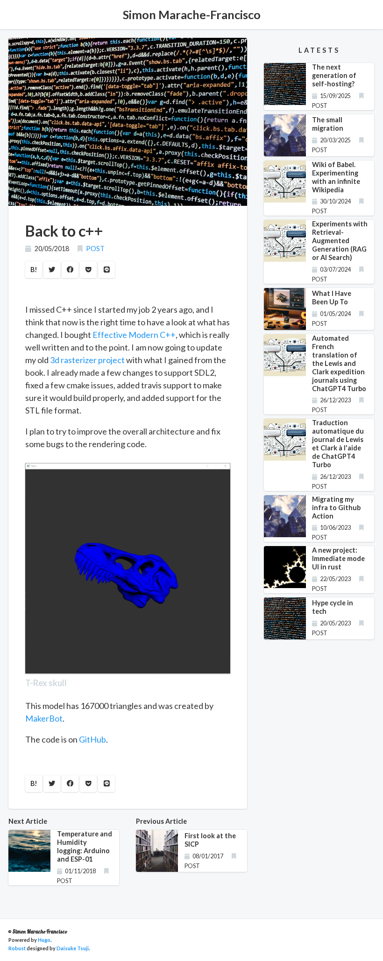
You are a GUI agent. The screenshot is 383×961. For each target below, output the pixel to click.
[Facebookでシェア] (70, 269)
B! (33, 270)
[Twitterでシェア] (51, 269)
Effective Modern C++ (134, 335)
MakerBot (44, 718)
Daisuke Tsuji (73, 948)
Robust (17, 948)
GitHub (92, 739)
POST (95, 249)
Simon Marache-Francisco (192, 14)
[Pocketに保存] (88, 269)
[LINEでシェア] (106, 269)
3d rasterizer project (87, 360)
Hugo (44, 940)
